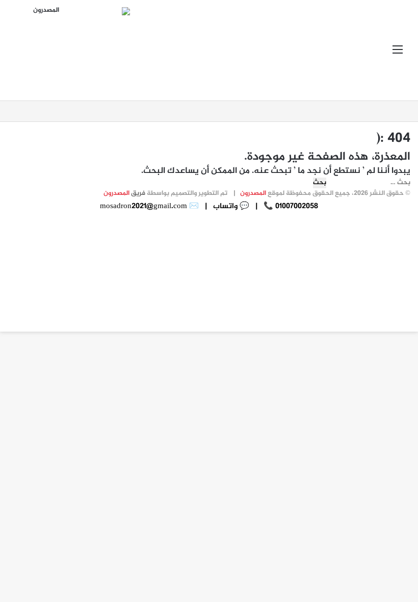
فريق (124, 193)
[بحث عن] (20, 54)
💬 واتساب (230, 206)
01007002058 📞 (290, 206)
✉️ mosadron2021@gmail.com (149, 206)
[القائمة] (398, 54)
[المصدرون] (81, 50)
